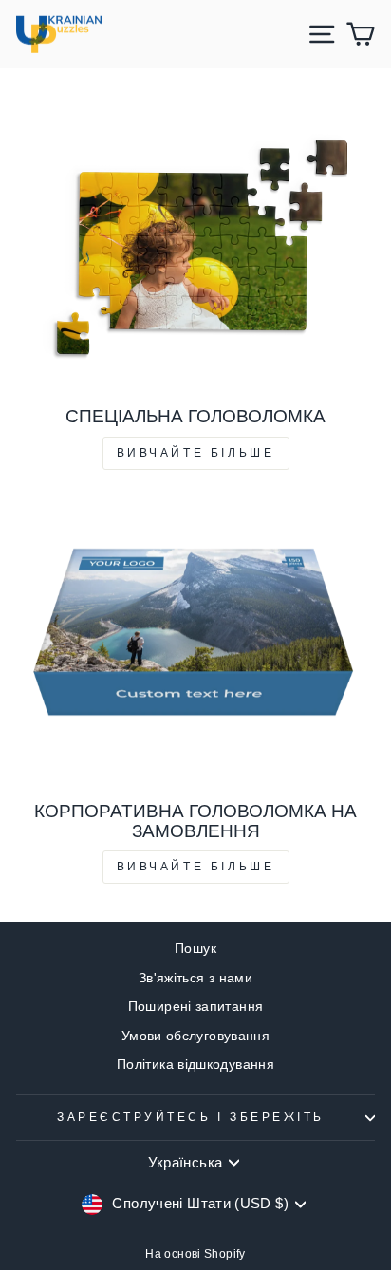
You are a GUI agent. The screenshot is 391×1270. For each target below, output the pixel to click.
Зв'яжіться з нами (195, 978)
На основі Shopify (195, 1254)
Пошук (195, 949)
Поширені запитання (196, 1006)
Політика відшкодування (195, 1064)
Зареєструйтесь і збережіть (191, 1117)
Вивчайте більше (196, 452)
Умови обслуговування (195, 1036)
